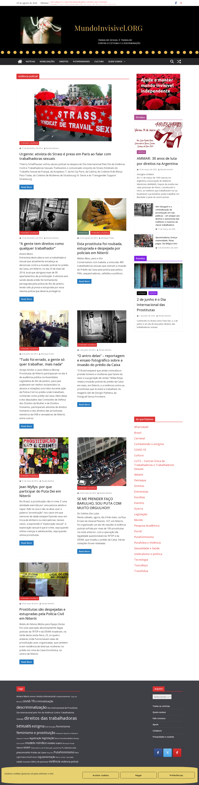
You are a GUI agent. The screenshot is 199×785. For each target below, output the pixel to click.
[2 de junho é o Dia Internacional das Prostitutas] (158, 276)
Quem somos (115, 61)
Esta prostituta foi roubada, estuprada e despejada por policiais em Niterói (99, 248)
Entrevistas (83, 233)
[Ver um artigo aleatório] (179, 61)
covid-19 (29, 701)
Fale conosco (159, 718)
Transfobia (141, 571)
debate (138, 474)
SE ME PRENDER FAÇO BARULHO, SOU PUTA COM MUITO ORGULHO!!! (99, 503)
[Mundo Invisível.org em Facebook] (158, 752)
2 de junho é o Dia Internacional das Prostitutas (151, 304)
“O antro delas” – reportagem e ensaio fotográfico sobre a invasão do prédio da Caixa (101, 360)
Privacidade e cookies (163, 736)
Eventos (153, 293)
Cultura (99, 61)
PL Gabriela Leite (69, 748)
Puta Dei (50, 753)
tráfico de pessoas (39, 761)
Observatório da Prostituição (42, 748)
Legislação (140, 514)
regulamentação (46, 757)
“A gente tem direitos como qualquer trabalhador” (41, 245)
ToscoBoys (141, 565)
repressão (70, 757)
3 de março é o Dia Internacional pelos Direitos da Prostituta (78, 3)
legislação (48, 738)
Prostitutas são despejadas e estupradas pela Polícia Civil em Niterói (42, 614)
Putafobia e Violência (29, 143)
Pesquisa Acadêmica (146, 525)
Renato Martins (52, 148)
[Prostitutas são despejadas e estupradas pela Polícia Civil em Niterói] (43, 580)
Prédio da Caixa (38, 752)
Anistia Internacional (46, 696)
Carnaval (139, 438)
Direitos (63, 61)
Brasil (137, 432)
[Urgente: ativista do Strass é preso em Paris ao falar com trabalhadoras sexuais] (72, 112)
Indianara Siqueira (63, 733)
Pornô (138, 531)
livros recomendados (64, 738)
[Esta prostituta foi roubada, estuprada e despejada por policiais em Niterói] (101, 214)
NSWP (26, 747)
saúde (19, 761)
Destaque (142, 293)
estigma (38, 726)
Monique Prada (107, 238)
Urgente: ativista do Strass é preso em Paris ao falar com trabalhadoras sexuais (65, 156)
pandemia (57, 748)
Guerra (138, 508)
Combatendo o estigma (149, 444)
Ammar (33, 696)
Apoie (155, 724)
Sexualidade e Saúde (147, 548)
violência (54, 761)
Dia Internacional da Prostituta (62, 707)
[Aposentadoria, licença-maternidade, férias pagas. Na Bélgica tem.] (143, 242)
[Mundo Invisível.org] (99, 15)
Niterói (19, 747)
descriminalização (31, 707)
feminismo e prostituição (35, 732)
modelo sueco (54, 743)
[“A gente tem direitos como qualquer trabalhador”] (43, 214)
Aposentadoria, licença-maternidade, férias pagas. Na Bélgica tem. (166, 240)
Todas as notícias (161, 706)
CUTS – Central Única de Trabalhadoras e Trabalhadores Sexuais (154, 465)
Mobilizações (47, 61)
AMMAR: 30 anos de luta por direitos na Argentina (157, 161)
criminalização (44, 701)
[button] (124, 61)
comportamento (63, 696)
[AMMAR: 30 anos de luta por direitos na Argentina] (158, 134)
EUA (47, 727)
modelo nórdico (36, 743)
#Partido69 (141, 427)
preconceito (23, 752)
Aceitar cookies (101, 775)
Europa (52, 727)
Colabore (157, 730)
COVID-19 (140, 449)
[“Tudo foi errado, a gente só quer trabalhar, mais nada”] (43, 328)
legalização (35, 738)
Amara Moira (22, 696)
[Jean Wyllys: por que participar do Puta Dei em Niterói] (43, 455)
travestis (26, 762)
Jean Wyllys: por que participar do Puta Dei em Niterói (40, 491)
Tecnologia (141, 559)
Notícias (30, 61)
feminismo (63, 726)
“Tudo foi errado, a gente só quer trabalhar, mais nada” (42, 361)
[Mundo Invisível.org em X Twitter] (167, 752)
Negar (138, 775)
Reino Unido (60, 757)
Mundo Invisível (166, 169)
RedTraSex (32, 757)
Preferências (176, 775)
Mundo (138, 520)
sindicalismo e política (148, 554)
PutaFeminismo (81, 61)
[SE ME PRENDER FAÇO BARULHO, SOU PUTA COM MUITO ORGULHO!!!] (101, 461)
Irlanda (26, 738)
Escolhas (139, 497)
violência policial (69, 761)
